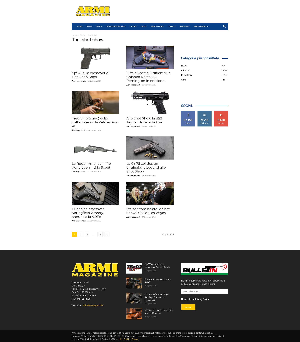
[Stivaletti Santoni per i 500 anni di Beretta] (134, 313)
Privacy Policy (202, 299)
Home (74, 35)
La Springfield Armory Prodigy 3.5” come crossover (156, 297)
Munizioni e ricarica (116, 26)
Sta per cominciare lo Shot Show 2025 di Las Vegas (148, 211)
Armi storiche (157, 26)
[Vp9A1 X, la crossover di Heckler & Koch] (95, 57)
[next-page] (106, 234)
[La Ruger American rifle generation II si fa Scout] (95, 148)
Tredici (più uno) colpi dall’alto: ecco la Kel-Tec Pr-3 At (95, 122)
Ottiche (133, 26)
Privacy (135, 339)
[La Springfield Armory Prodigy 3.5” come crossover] (134, 298)
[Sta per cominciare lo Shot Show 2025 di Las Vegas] (149, 193)
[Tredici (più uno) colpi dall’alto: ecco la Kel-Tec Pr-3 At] (95, 102)
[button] (224, 26)
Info (120, 339)
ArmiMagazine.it (78, 81)
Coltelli (171, 26)
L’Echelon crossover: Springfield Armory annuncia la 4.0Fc (88, 213)
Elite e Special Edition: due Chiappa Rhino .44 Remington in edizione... (148, 77)
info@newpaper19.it (93, 305)
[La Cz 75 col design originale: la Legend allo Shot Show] (149, 148)
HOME (79, 26)
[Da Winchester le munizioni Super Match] (134, 268)
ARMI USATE (185, 26)
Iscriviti (221, 112)
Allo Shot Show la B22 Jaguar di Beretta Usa (144, 120)
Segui (204, 112)
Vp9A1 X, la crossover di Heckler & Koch (91, 75)
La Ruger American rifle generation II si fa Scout (91, 165)
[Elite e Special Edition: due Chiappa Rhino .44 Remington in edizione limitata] (149, 57)
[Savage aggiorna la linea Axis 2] (134, 283)
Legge (144, 26)
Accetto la (189, 299)
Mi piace (188, 112)
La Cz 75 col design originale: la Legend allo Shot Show (146, 167)
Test (98, 26)
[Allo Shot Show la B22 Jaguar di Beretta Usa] (149, 102)
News (89, 26)
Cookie (127, 339)
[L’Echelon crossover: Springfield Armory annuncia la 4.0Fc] (95, 193)
